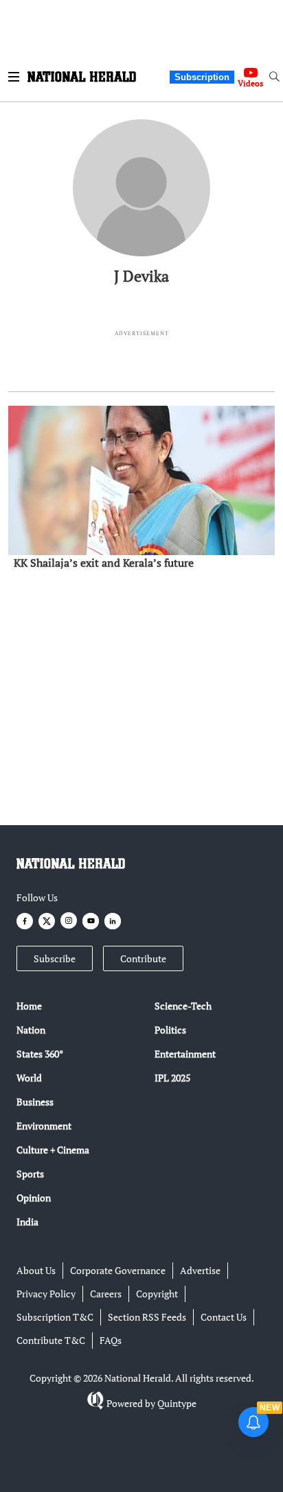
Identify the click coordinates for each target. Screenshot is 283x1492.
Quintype (176, 1403)
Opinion (33, 1197)
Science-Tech (183, 1005)
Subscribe (55, 958)
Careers (106, 1293)
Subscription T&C (54, 1316)
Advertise (200, 1270)
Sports (30, 1173)
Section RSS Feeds (147, 1316)
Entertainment (185, 1053)
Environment (43, 1125)
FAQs (111, 1340)
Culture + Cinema (52, 1149)
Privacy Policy (46, 1293)
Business (35, 1101)
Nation (30, 1029)
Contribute (143, 958)
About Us (36, 1270)
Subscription (201, 77)
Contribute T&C (50, 1340)
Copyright (157, 1293)
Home (29, 1005)
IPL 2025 (172, 1077)
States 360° (39, 1053)
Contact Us (224, 1316)
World (29, 1077)
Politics (170, 1029)
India (27, 1221)
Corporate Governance (118, 1270)
